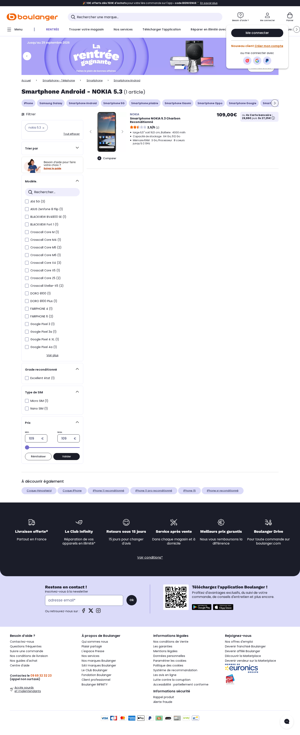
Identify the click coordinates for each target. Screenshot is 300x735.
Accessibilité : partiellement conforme (180, 684)
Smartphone (94, 80)
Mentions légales (165, 651)
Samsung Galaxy (50, 103)
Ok (132, 600)
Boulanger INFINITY (95, 684)
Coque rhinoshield (39, 491)
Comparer (109, 158)
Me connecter (257, 32)
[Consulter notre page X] (90, 612)
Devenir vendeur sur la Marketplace (250, 661)
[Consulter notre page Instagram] (98, 612)
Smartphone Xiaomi (178, 103)
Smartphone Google (242, 103)
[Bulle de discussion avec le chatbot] (286, 722)
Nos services (90, 656)
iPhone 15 (189, 491)
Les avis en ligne (164, 675)
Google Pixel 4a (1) (43, 347)
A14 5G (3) (37, 201)
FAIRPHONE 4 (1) (41, 309)
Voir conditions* (150, 557)
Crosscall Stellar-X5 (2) (47, 286)
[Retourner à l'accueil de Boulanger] (32, 16)
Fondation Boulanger (96, 675)
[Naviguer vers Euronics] (257, 668)
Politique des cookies (168, 665)
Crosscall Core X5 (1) (45, 270)
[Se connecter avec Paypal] (267, 61)
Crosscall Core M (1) (44, 232)
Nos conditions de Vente (170, 642)
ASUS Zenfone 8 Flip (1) (46, 209)
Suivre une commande (26, 651)
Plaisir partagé (92, 646)
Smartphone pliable (144, 103)
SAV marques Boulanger (99, 665)
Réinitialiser (38, 456)
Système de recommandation (175, 670)
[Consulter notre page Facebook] (83, 612)
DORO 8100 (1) (40, 293)
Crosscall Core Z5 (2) (45, 278)
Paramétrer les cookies (169, 661)
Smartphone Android (83, 103)
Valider (66, 456)
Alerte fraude (162, 702)
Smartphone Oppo (210, 103)
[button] (296, 29)
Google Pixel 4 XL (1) (44, 339)
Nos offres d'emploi (239, 642)
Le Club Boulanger (94, 670)
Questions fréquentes (26, 646)
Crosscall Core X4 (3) (45, 263)
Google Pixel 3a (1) (43, 332)
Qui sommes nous (95, 642)
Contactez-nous (22, 642)
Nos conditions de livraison (29, 656)
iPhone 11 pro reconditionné (153, 491)
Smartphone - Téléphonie (59, 80)
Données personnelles (169, 656)
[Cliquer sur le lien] (150, 56)
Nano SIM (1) (39, 408)
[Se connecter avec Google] (257, 61)
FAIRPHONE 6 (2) (41, 316)
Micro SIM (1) (39, 401)
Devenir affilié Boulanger (242, 651)
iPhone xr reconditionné (222, 491)
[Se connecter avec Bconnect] (247, 61)
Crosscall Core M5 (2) (46, 247)
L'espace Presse (93, 651)
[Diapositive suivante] (275, 103)
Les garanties (162, 646)
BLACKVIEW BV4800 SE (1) (48, 217)
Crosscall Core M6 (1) (45, 255)
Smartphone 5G (114, 103)
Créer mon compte (269, 46)
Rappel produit (163, 697)
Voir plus (52, 355)
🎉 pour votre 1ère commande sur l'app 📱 (150, 3)
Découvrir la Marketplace (243, 656)
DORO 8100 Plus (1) (43, 301)
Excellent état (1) (42, 378)
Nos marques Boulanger (99, 661)
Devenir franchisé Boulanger (245, 646)
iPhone (28, 103)
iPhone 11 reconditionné (108, 491)
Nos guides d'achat (23, 661)
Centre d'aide (20, 665)
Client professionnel (96, 680)
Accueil (26, 80)
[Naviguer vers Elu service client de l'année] (257, 679)
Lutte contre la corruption (171, 680)
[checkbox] (27, 201)
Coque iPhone (72, 491)
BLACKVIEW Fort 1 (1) (44, 224)
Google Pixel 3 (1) (42, 324)
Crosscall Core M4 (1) (45, 240)
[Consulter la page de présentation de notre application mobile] (201, 607)
